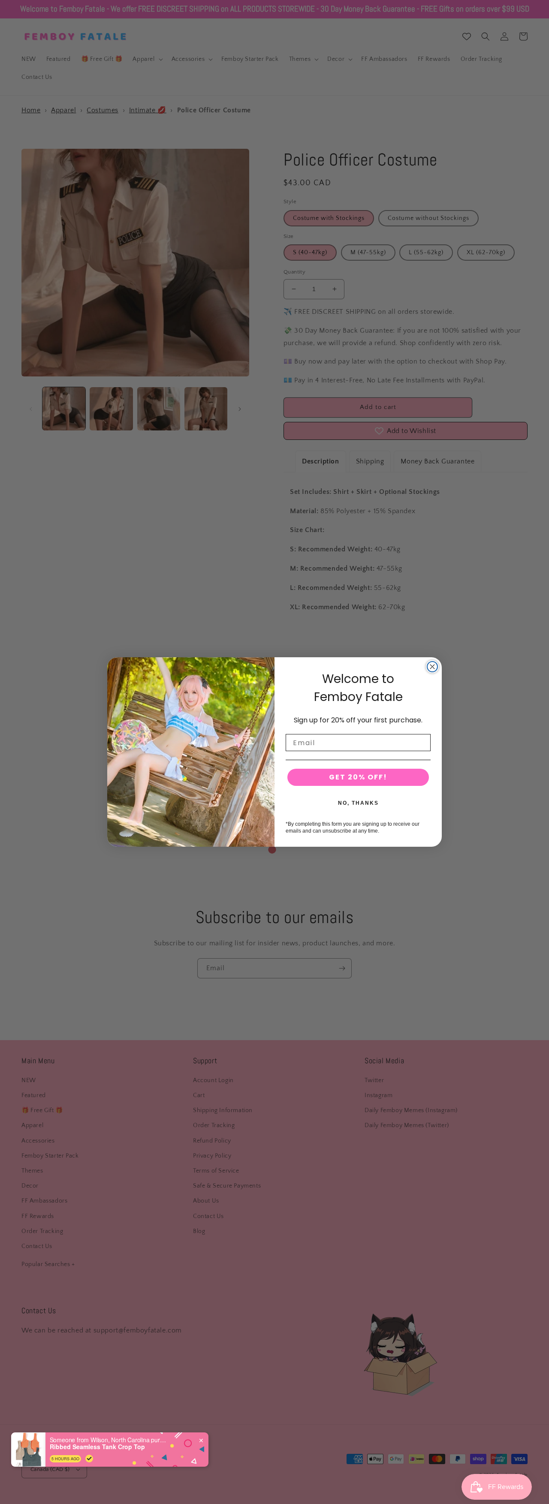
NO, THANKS (358, 803)
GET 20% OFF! (358, 777)
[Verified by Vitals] (89, 1458)
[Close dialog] (432, 667)
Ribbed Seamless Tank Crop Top (97, 1446)
